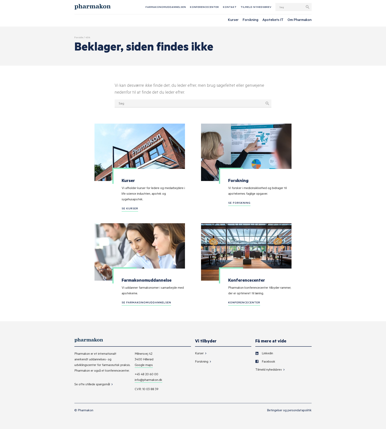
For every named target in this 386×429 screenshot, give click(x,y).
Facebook (268, 361)
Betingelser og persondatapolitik (289, 410)
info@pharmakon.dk (148, 380)
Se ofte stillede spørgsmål (92, 384)
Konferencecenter (204, 6)
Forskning (202, 361)
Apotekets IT (272, 19)
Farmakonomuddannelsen (166, 6)
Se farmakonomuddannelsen (146, 302)
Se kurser (130, 208)
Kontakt (230, 6)
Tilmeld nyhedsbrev (256, 6)
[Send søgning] (308, 7)
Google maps (144, 365)
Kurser (199, 353)
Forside (78, 37)
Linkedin (267, 353)
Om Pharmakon (299, 19)
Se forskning (239, 202)
